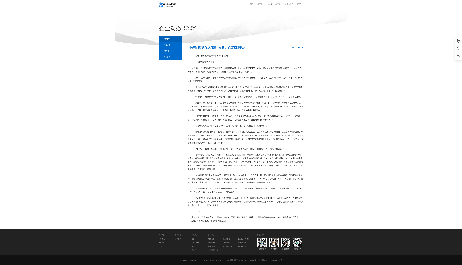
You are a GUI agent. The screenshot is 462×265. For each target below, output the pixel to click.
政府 (193, 239)
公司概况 (162, 239)
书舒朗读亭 (211, 243)
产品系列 (259, 4)
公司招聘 (167, 51)
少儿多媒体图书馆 (243, 239)
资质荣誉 (162, 243)
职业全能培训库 (228, 243)
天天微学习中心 (228, 246)
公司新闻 (167, 39)
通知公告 (167, 57)
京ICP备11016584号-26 (249, 260)
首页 (251, 4)
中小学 (194, 250)
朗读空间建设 (242, 243)
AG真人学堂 (212, 239)
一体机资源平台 (213, 250)
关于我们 (299, 4)
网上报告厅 (226, 239)
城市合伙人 (289, 4)
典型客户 (278, 4)
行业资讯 (167, 45)
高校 (193, 246)
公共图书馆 (195, 243)
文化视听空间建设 (243, 246)
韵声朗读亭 (211, 246)
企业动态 (269, 4)
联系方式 (162, 246)
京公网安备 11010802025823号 (271, 260)
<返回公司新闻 (297, 48)
